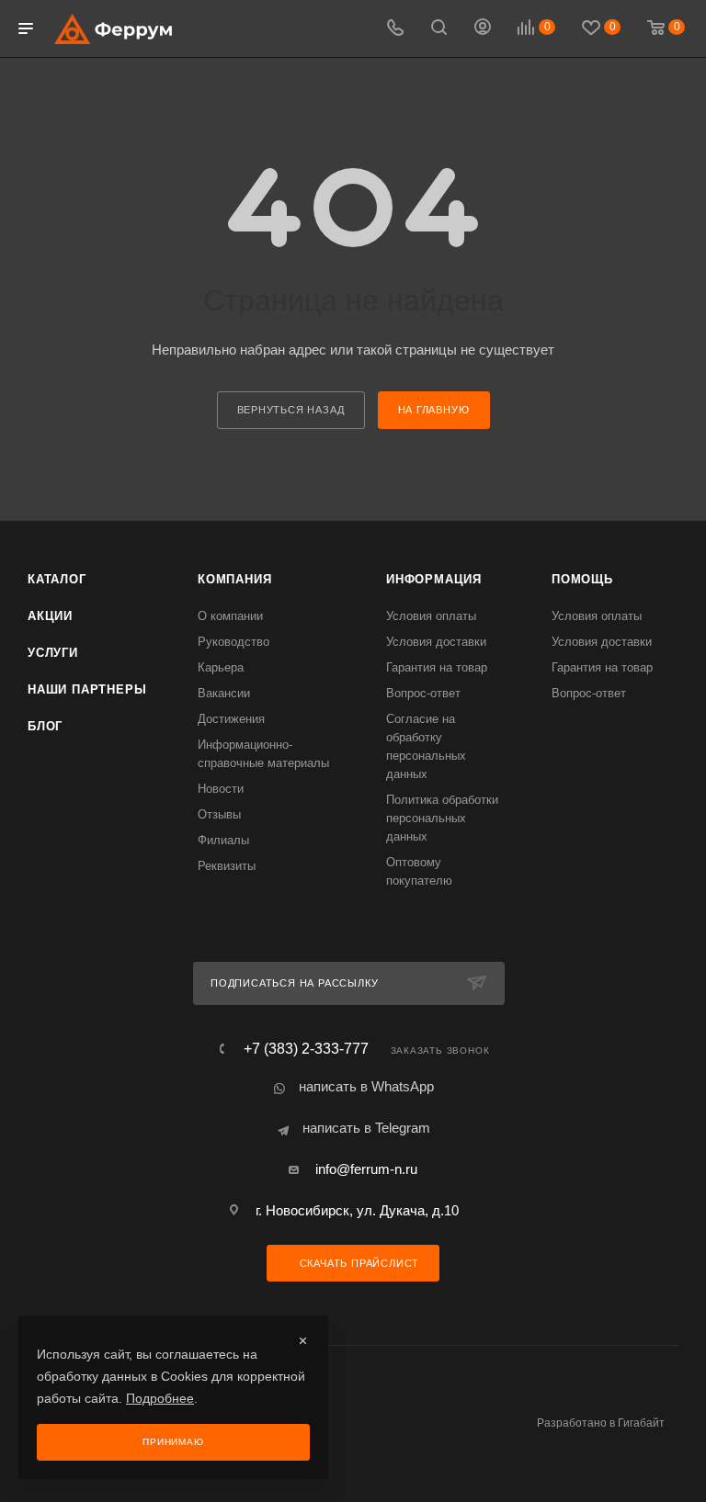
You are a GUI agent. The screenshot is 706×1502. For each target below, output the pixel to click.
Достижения (231, 719)
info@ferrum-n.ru (366, 1169)
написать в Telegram (366, 1127)
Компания (234, 579)
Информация (434, 579)
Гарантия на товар (436, 667)
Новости (221, 789)
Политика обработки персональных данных (442, 818)
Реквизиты (227, 866)
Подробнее (160, 1398)
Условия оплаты (431, 616)
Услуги (53, 653)
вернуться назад (291, 409)
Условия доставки (436, 642)
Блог (45, 726)
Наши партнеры (87, 689)
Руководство (233, 642)
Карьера (221, 667)
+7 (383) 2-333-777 (306, 1049)
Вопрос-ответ (423, 693)
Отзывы (219, 814)
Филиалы (223, 840)
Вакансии (224, 693)
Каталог (57, 579)
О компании (230, 616)
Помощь (582, 579)
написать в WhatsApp (366, 1086)
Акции (50, 616)
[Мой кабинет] (482, 29)
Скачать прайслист (357, 1263)
